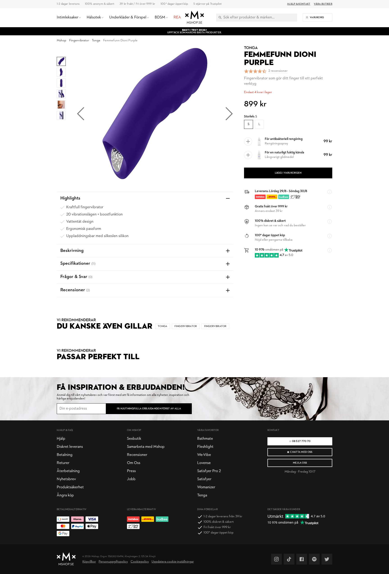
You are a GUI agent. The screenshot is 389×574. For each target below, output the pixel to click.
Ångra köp (65, 495)
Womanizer (206, 487)
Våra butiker (323, 4)
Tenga (202, 495)
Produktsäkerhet (70, 487)
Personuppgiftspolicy (113, 561)
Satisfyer (204, 479)
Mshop (61, 40)
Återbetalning (68, 471)
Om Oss (133, 463)
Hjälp (61, 439)
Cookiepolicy (140, 561)
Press (131, 471)
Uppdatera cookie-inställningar (173, 561)
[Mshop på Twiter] (326, 559)
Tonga (96, 40)
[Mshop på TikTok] (289, 559)
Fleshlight (205, 447)
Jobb (131, 479)
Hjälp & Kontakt (298, 4)
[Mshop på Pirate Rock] (314, 559)
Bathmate (205, 439)
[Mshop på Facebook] (301, 559)
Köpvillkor (89, 561)
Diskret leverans (70, 447)
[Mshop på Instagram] (276, 559)
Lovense (204, 463)
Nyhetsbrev (66, 479)
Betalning (64, 455)
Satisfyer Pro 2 (209, 471)
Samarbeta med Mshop (146, 447)
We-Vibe (204, 455)
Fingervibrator (79, 40)
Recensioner (137, 455)
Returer (63, 463)
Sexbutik (134, 439)
